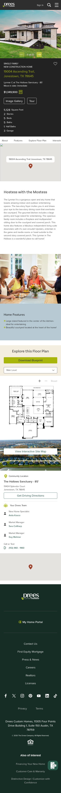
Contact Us (30, 644)
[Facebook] (6, 696)
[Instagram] (22, 696)
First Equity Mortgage (30, 652)
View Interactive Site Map (30, 451)
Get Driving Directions (30, 495)
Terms (39, 708)
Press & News (30, 659)
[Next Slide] (39, 54)
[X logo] (14, 696)
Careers (30, 667)
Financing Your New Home (30, 764)
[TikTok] (55, 696)
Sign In (40, 5)
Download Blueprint (30, 360)
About (5, 140)
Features (18, 140)
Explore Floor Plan (37, 140)
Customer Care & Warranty (30, 771)
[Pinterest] (30, 696)
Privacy (22, 708)
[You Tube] (39, 696)
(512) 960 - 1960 (16, 547)
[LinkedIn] (47, 696)
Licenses (30, 683)
